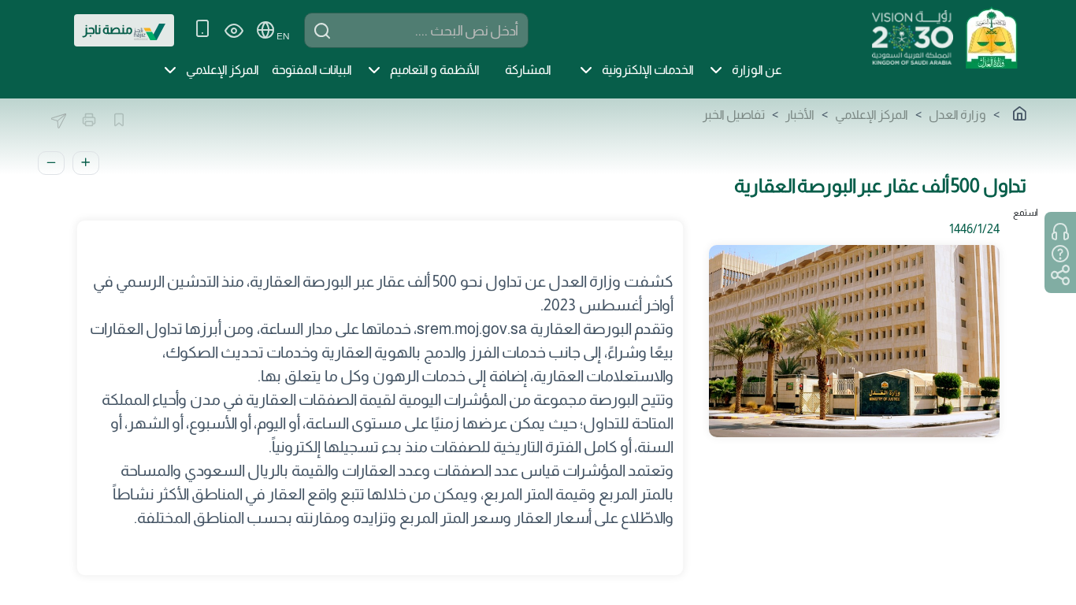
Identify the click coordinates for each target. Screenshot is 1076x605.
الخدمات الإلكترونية (648, 70)
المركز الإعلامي (222, 70)
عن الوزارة (757, 70)
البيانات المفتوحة (312, 70)
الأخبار (799, 115)
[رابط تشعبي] (991, 35)
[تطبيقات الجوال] (202, 30)
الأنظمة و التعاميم (435, 70)
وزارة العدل (957, 115)
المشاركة (528, 70)
